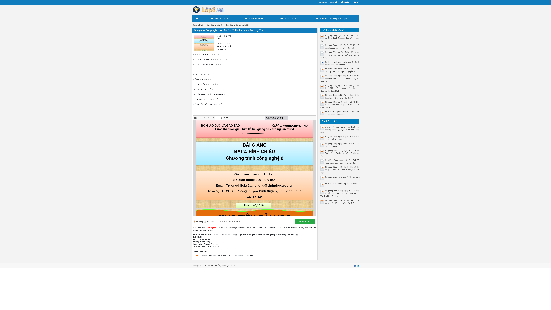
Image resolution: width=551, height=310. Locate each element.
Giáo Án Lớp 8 (221, 18)
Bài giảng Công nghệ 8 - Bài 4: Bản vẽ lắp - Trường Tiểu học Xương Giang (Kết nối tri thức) (340, 55)
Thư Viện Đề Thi (228, 266)
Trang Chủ (322, 2)
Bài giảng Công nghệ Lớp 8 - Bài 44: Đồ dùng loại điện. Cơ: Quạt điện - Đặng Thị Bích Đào (340, 78)
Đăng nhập (345, 2)
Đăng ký (333, 2)
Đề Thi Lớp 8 (290, 18)
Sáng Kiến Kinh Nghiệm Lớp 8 (333, 18)
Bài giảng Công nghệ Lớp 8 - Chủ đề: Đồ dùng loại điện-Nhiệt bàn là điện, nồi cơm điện (340, 170)
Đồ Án (217, 266)
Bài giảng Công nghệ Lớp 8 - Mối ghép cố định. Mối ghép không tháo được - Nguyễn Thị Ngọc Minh (340, 88)
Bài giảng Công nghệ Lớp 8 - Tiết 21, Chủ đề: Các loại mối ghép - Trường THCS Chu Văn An (340, 105)
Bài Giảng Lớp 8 (256, 18)
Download (304, 221)
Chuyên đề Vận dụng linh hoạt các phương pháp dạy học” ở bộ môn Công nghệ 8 (340, 129)
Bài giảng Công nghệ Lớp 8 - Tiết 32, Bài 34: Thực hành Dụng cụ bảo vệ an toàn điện (340, 38)
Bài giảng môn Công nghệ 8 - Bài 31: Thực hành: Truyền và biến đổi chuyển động (340, 153)
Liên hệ (356, 2)
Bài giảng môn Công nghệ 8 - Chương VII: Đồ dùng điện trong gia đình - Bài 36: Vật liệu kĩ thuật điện (340, 193)
